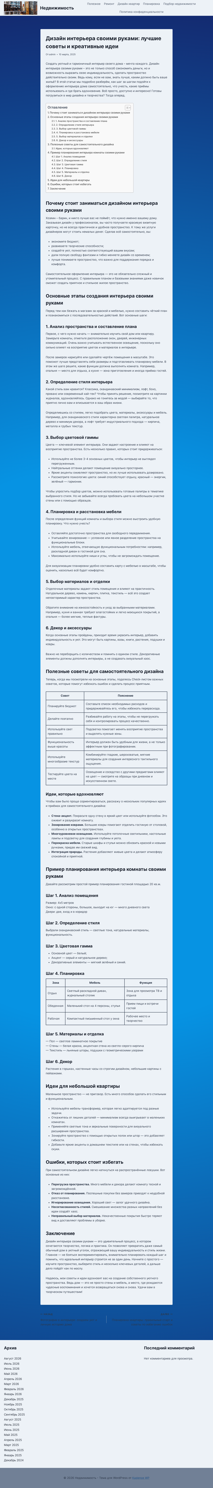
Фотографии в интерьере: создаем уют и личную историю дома (68, 1319)
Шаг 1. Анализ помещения (70, 156)
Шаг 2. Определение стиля (71, 160)
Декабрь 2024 (14, 1460)
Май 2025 (10, 1434)
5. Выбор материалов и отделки (74, 136)
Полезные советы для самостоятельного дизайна (82, 144)
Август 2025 (12, 1419)
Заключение (58, 188)
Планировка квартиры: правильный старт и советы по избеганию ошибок (142, 1319)
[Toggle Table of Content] (126, 108)
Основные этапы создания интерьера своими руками (84, 117)
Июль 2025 (11, 1424)
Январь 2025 (13, 1455)
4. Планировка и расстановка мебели (77, 132)
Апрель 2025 (13, 1440)
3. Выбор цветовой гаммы (71, 128)
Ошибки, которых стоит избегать (70, 184)
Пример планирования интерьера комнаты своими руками (87, 152)
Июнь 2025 (11, 1429)
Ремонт (109, 3)
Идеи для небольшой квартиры (70, 180)
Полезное (94, 3)
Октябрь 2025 (13, 1409)
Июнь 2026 (11, 1368)
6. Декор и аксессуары (69, 140)
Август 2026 (12, 1358)
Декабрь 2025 (13, 1399)
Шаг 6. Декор (64, 176)
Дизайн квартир (129, 3)
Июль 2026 (11, 1363)
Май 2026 (11, 1373)
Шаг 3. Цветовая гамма (69, 164)
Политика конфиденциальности (141, 11)
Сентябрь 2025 (14, 1414)
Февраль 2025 (14, 1450)
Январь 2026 (13, 1394)
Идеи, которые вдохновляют (72, 148)
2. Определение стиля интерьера (75, 125)
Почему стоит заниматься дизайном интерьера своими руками (90, 112)
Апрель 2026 (13, 1379)
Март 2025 (11, 1445)
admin (52, 54)
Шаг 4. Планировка (67, 168)
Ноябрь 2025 (13, 1404)
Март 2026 (11, 1384)
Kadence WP (140, 1478)
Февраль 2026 (14, 1389)
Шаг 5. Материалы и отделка (72, 172)
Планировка (151, 3)
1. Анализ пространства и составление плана (81, 121)
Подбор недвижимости (179, 3)
